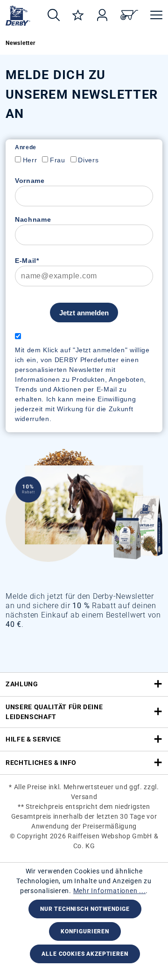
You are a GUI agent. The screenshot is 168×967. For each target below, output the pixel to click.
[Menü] (153, 15)
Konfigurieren (85, 931)
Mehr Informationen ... (109, 890)
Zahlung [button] (22, 684)
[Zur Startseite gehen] (18, 16)
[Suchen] (54, 15)
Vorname (30, 180)
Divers (88, 160)
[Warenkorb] (129, 15)
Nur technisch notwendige (85, 909)
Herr (30, 160)
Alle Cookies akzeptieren (85, 954)
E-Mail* (27, 260)
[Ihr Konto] (102, 15)
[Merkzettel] (78, 15)
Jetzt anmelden (84, 313)
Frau (57, 160)
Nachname (33, 219)
